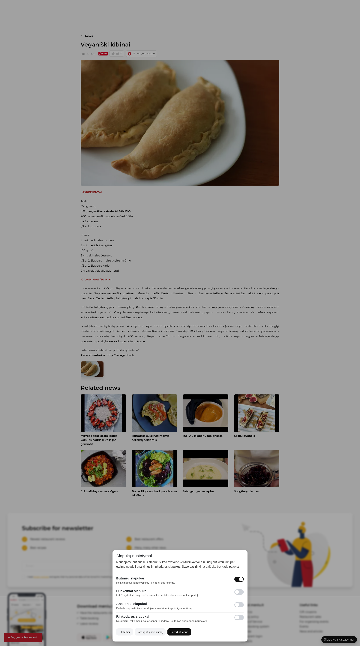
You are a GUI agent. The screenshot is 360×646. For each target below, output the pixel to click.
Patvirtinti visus (179, 631)
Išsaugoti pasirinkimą (150, 631)
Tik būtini (124, 631)
